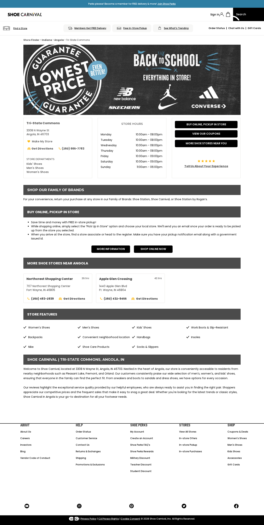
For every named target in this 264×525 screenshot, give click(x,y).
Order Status (217, 28)
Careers (25, 438)
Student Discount (141, 471)
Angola (59, 40)
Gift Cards (254, 28)
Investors (26, 444)
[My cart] (228, 14)
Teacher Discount (141, 464)
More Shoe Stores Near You (206, 143)
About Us (25, 431)
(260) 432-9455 (115, 299)
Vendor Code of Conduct (35, 458)
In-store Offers (188, 438)
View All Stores (187, 431)
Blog (23, 451)
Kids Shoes (233, 451)
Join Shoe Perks (167, 3)
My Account (137, 431)
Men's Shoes (35, 168)
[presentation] (221, 14)
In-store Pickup (188, 444)
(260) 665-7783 (73, 148)
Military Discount (140, 458)
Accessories (234, 458)
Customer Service (86, 438)
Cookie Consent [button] (130, 518)
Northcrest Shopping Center (49, 279)
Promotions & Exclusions (90, 464)
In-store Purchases (190, 451)
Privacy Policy (88, 518)
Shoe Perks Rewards (142, 451)
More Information (111, 249)
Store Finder (31, 40)
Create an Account (141, 438)
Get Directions (74, 299)
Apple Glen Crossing (115, 279)
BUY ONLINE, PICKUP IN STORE (206, 124)
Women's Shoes (37, 172)
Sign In (214, 14)
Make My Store (42, 141)
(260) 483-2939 (42, 299)
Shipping (81, 458)
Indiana (47, 40)
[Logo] (25, 14)
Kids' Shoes (34, 164)
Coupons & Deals (237, 431)
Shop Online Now (153, 249)
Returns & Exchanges (88, 451)
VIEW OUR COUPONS (206, 134)
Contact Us (82, 444)
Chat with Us (236, 28)
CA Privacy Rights (108, 518)
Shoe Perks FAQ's (140, 444)
